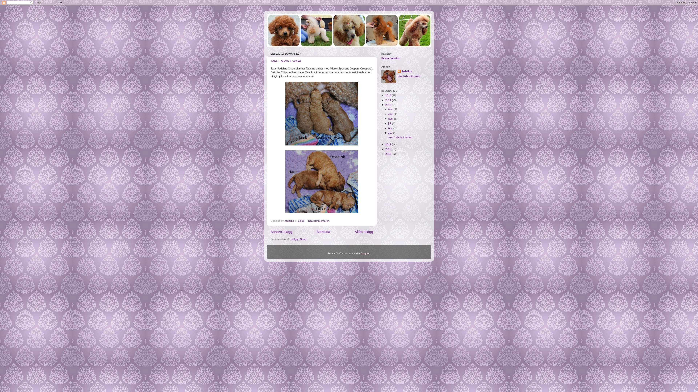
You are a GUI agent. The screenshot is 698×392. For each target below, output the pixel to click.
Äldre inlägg (364, 232)
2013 (388, 105)
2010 (388, 154)
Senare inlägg (281, 232)
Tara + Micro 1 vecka (286, 61)
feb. (390, 128)
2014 (388, 100)
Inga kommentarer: (319, 220)
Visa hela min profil (409, 76)
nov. (391, 109)
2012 (388, 144)
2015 (388, 95)
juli (390, 123)
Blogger (365, 253)
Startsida (323, 232)
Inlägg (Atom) (298, 239)
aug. (391, 118)
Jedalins (406, 71)
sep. (391, 114)
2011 (388, 149)
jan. (390, 133)
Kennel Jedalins (390, 58)
